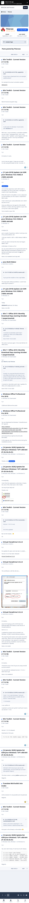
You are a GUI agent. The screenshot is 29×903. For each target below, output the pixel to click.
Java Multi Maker (9, 262)
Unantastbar (21, 520)
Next (23, 54)
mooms (20, 272)
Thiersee (21, 328)
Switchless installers (8, 264)
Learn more (3, 2)
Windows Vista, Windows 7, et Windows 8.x (14, 454)
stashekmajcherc (7, 821)
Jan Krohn (22, 366)
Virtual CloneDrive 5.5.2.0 (13, 542)
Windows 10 (6, 179)
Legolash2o (20, 72)
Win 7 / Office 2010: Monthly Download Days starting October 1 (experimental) (14, 315)
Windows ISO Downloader (9, 320)
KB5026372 (4, 85)
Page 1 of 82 (14, 54)
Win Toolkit (5, 64)
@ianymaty (11, 461)
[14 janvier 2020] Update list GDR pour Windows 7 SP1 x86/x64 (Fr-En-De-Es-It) (14, 449)
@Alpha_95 (4, 186)
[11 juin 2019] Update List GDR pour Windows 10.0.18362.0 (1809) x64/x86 (13, 174)
